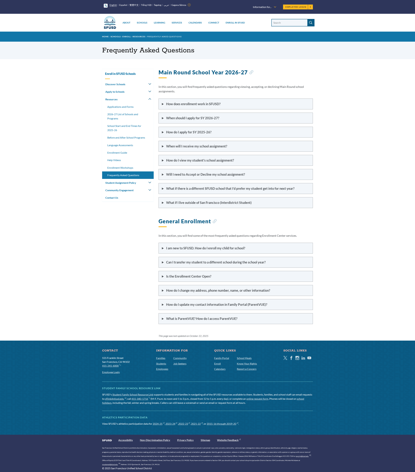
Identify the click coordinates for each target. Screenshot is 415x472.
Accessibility (125, 440)
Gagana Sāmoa (178, 5)
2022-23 (183, 423)
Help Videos (114, 160)
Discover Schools (115, 84)
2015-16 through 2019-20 (221, 423)
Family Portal (221, 358)
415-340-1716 (139, 398)
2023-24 (170, 423)
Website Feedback (228, 440)
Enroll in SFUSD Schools (120, 74)
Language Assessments (120, 145)
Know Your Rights (247, 363)
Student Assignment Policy (120, 182)
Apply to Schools (114, 91)
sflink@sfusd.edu (114, 398)
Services (177, 22)
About (126, 22)
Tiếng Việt (146, 5)
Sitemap (205, 440)
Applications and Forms (120, 106)
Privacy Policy (185, 440)
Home (105, 36)
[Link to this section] (251, 73)
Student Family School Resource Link (132, 394)
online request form (257, 398)
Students (161, 363)
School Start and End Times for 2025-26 (124, 128)
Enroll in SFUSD (235, 22)
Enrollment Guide (117, 152)
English (113, 5)
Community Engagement (119, 190)
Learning (159, 22)
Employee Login (295, 7)
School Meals (244, 358)
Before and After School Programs (126, 137)
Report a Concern (246, 368)
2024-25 (157, 423)
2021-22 (196, 423)
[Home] (110, 23)
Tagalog (157, 5)
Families (160, 358)
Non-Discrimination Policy (155, 440)
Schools (142, 22)
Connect (213, 22)
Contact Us (111, 197)
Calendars (195, 22)
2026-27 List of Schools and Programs (122, 116)
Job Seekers (179, 363)
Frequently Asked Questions (123, 175)
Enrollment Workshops (120, 167)
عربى (166, 5)
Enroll (126, 36)
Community (180, 358)
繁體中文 (134, 5)
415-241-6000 (110, 365)
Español (123, 5)
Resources (139, 36)
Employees (162, 368)
